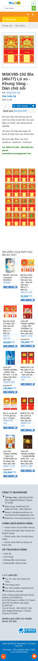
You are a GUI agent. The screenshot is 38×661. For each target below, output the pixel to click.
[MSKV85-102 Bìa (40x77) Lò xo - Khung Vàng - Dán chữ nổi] (19, 49)
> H (3, 560)
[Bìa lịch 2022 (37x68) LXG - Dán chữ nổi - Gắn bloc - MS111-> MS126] (10, 318)
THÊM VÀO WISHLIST (33, 106)
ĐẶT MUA (25, 300)
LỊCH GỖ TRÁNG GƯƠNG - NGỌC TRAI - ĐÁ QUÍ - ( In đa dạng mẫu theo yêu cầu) (10, 374)
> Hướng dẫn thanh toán (14, 563)
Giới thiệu (7, 649)
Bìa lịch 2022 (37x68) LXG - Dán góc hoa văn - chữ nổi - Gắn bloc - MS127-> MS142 (27, 283)
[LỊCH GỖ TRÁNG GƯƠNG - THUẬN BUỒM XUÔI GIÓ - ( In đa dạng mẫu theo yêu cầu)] (28, 448)
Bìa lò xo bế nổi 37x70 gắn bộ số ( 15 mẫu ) (10, 418)
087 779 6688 (5, 657)
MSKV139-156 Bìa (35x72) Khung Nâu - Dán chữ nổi (27, 419)
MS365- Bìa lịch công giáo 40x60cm (10, 279)
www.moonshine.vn (24, 518)
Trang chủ (7, 25)
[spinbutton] (5, 106)
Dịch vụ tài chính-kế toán (22, 650)
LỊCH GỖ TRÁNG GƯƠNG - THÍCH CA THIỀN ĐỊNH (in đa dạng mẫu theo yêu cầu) (10, 458)
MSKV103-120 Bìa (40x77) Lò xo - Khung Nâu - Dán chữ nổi (27, 373)
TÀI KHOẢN (34, 14)
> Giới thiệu (8, 556)
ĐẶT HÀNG (22, 106)
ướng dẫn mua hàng (15, 560)
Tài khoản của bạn (14, 591)
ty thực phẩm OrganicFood (19, 588)
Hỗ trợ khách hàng (21, 649)
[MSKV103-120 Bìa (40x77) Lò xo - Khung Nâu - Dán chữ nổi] (28, 364)
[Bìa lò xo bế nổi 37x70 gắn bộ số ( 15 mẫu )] (10, 410)
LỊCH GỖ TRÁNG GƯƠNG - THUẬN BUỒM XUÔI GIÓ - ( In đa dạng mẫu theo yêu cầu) (28, 458)
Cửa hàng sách (12, 584)
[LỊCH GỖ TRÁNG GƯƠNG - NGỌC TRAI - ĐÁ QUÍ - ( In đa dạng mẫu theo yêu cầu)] (10, 364)
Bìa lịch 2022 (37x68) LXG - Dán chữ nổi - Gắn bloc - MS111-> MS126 (9, 330)
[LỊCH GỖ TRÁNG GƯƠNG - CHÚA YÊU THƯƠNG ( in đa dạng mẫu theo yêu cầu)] (28, 318)
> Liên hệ (6, 553)
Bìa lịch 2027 (20, 110)
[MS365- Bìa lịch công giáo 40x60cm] (10, 272)
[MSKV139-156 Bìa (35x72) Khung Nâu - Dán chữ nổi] (28, 410)
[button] (10, 105)
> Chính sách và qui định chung (18, 527)
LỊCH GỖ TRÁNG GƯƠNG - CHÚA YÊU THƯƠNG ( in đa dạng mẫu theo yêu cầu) (28, 328)
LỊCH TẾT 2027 (29, 14)
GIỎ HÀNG (33, 3)
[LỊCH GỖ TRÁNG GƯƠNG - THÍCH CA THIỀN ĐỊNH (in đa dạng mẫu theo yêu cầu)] (10, 448)
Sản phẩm (20, 25)
